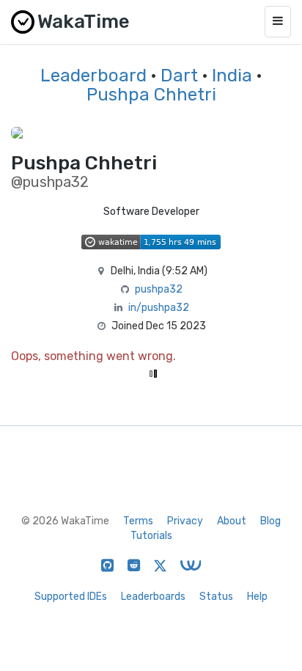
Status (216, 596)
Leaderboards (153, 596)
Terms (138, 521)
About (231, 521)
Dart (179, 75)
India (232, 75)
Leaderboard (93, 75)
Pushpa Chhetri (151, 94)
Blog (270, 521)
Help (257, 596)
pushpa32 (159, 289)
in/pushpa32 (158, 307)
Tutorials (151, 535)
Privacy (185, 521)
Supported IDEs (70, 596)
